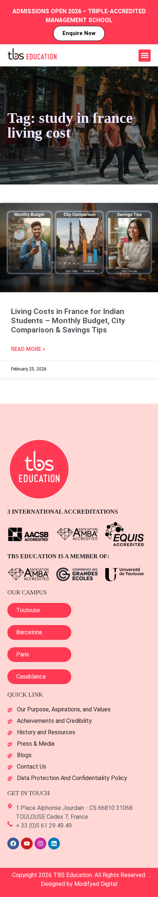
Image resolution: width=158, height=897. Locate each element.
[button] (145, 55)
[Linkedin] (54, 843)
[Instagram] (40, 843)
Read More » (28, 349)
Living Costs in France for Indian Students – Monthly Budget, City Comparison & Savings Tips (68, 320)
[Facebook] (13, 843)
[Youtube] (27, 843)
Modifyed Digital (95, 883)
